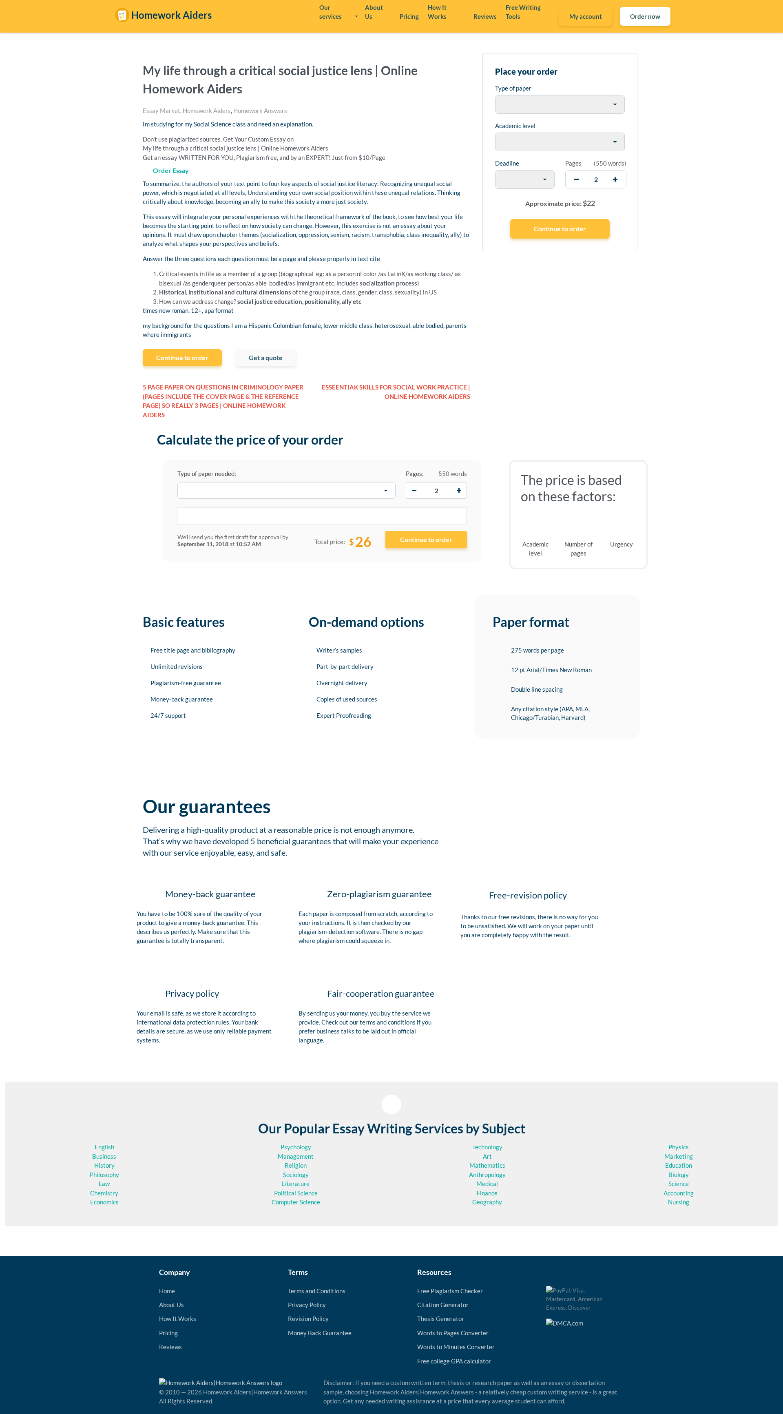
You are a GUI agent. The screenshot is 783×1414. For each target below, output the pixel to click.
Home (167, 1291)
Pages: (415, 473)
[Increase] (459, 490)
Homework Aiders (207, 110)
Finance (487, 1193)
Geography (487, 1202)
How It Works (437, 12)
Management (296, 1156)
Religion (296, 1165)
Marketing (678, 1156)
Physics (678, 1147)
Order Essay (171, 170)
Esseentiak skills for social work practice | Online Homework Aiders (396, 391)
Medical (487, 1183)
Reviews (485, 16)
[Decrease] (414, 490)
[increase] (615, 179)
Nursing (678, 1202)
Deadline (507, 163)
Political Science (296, 1193)
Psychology (296, 1147)
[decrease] (576, 179)
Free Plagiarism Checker (450, 1291)
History (104, 1165)
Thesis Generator (440, 1318)
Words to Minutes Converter (456, 1346)
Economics (104, 1202)
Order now (645, 16)
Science (678, 1183)
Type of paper (513, 88)
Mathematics (487, 1165)
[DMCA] (564, 1322)
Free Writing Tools (523, 12)
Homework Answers (260, 110)
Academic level (515, 125)
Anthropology (487, 1174)
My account (585, 16)
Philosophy (104, 1174)
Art (487, 1156)
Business (104, 1156)
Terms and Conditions (316, 1291)
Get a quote (266, 357)
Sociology (296, 1174)
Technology (487, 1147)
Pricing (409, 16)
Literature (296, 1183)
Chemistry (104, 1193)
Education (678, 1165)
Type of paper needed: (206, 473)
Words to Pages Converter (453, 1333)
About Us (374, 12)
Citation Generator (443, 1304)
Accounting (679, 1193)
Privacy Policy (307, 1304)
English (104, 1147)
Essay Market (161, 110)
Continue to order (182, 357)
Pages (573, 163)
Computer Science (296, 1202)
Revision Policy (308, 1318)
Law (104, 1183)
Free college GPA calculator (454, 1361)
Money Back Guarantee (320, 1333)
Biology (678, 1174)
